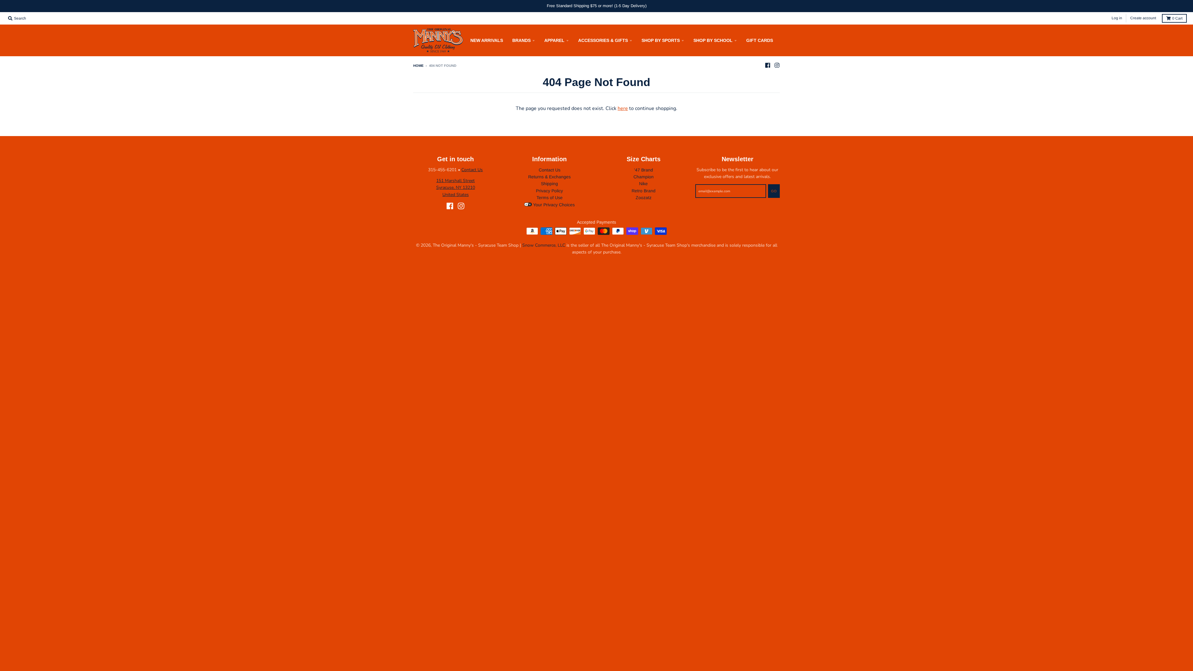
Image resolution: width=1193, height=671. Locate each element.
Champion (643, 176)
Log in (1117, 18)
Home (418, 65)
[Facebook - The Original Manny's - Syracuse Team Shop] (767, 65)
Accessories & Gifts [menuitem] (603, 40)
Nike (643, 183)
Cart (1177, 18)
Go (774, 191)
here (623, 108)
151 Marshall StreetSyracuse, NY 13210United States (455, 188)
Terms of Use (550, 197)
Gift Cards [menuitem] (759, 40)
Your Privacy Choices (553, 204)
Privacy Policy (549, 190)
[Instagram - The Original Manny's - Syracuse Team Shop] (777, 65)
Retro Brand (644, 190)
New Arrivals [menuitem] (486, 40)
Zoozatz (643, 197)
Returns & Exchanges (549, 176)
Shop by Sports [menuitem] (661, 40)
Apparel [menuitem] (554, 40)
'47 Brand (643, 169)
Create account (1143, 18)
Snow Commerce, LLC (543, 245)
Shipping (549, 183)
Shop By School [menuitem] (713, 40)
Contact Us (472, 170)
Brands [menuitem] (521, 40)
